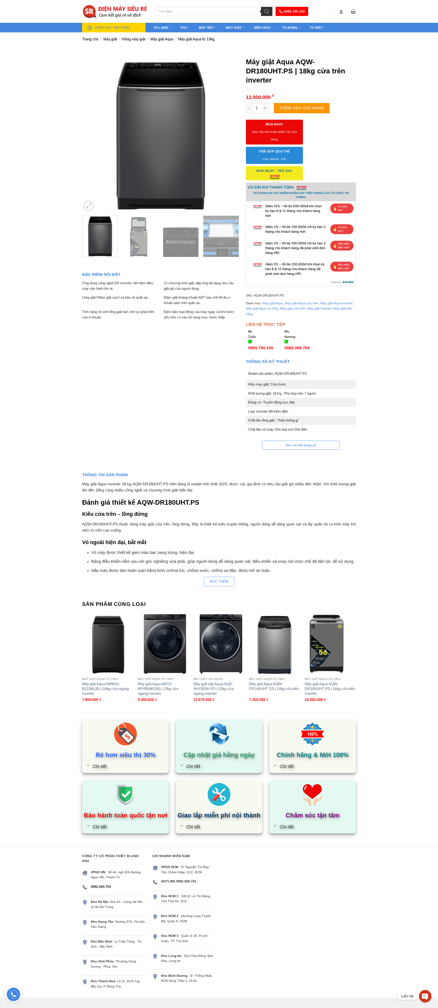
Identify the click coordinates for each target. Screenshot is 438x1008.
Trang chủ (90, 39)
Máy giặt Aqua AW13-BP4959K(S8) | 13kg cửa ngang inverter (158, 688)
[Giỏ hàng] (353, 11)
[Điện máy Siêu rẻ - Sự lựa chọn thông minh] (115, 11)
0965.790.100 (294, 11)
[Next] (230, 133)
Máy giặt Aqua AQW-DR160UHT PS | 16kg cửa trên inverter (330, 688)
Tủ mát (316, 27)
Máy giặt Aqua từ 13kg (196, 39)
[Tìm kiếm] (266, 11)
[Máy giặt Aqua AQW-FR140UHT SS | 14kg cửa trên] (274, 644)
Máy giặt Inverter (319, 308)
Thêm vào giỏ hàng (301, 108)
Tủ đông (289, 27)
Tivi (183, 27)
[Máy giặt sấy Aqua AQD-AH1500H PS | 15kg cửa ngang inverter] (219, 644)
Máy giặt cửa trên (292, 308)
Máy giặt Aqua (161, 39)
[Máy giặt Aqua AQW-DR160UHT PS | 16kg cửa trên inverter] (330, 644)
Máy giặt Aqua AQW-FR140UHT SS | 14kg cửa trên (274, 686)
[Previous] (91, 133)
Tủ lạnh (161, 27)
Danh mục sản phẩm (112, 27)
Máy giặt (234, 27)
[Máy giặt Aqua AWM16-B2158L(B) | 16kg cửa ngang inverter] (107, 644)
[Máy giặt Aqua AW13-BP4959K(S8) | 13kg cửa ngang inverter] (163, 644)
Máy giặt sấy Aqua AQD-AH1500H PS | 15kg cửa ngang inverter (213, 688)
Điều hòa (262, 27)
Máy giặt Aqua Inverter (336, 303)
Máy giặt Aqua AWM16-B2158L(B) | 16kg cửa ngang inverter (105, 688)
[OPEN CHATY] (425, 996)
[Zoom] (89, 206)
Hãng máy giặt (133, 39)
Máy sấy (206, 27)
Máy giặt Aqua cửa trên (301, 303)
